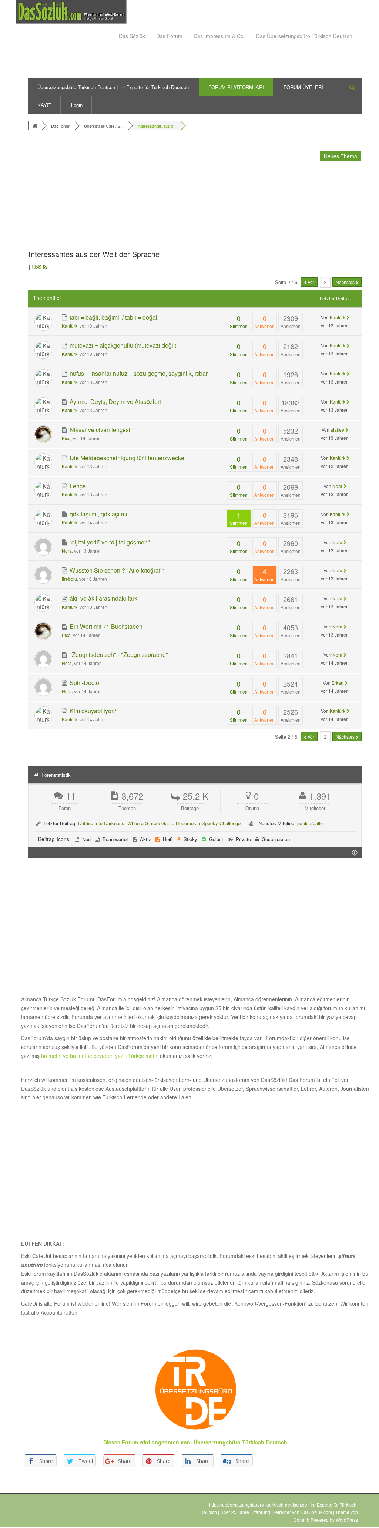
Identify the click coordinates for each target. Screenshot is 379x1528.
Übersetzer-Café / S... (104, 126)
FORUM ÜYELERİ (303, 87)
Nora (337, 486)
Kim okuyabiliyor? (92, 710)
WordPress (347, 1520)
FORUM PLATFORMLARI (236, 87)
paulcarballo (310, 823)
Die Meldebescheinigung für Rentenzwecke (126, 457)
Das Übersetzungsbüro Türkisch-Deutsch (304, 36)
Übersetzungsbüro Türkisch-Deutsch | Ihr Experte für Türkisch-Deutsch (113, 87)
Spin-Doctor (84, 682)
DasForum (60, 126)
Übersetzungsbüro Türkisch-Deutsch (240, 1442)
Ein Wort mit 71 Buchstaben (105, 626)
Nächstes (346, 282)
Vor (310, 282)
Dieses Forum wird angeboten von (146, 1442)
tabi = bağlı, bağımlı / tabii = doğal (112, 317)
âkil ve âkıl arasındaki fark (102, 598)
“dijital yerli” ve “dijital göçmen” (109, 542)
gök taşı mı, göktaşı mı (97, 514)
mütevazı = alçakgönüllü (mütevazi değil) (122, 345)
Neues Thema (340, 156)
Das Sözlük (132, 36)
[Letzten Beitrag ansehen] (348, 317)
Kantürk (69, 326)
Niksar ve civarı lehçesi (99, 429)
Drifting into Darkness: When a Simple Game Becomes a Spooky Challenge (159, 823)
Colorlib (301, 1520)
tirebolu (69, 579)
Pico (66, 438)
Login (77, 104)
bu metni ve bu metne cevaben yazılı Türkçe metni (100, 1055)
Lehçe (77, 486)
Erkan (337, 682)
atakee (337, 429)
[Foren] (35, 125)
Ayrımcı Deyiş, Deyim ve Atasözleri (114, 401)
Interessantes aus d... (157, 126)
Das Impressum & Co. (219, 36)
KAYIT (44, 104)
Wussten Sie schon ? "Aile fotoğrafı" (116, 570)
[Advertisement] (143, 192)
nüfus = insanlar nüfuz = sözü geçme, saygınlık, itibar (138, 373)
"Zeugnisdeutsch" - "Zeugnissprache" (118, 654)
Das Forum (169, 36)
